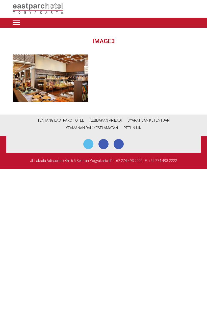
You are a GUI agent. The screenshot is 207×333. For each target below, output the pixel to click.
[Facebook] (103, 144)
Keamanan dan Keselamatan (92, 128)
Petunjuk (132, 128)
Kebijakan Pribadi (106, 120)
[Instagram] (119, 144)
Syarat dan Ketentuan (148, 120)
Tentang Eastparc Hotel (60, 120)
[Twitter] (88, 144)
